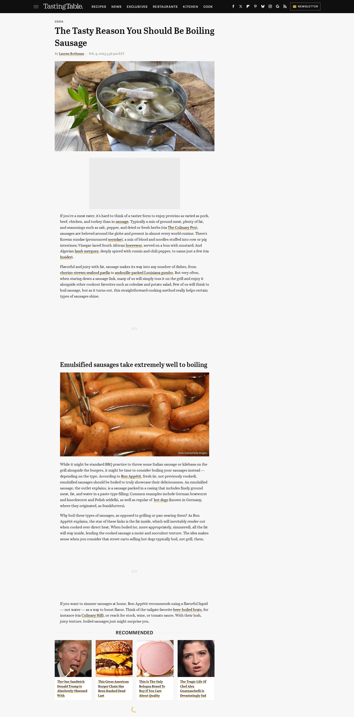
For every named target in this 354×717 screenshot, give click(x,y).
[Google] (278, 7)
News (116, 6)
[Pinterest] (255, 7)
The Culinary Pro (182, 227)
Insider (65, 256)
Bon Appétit (131, 476)
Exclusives (137, 6)
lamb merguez (87, 250)
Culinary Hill (92, 615)
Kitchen (190, 6)
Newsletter (308, 6)
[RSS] (285, 7)
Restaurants (165, 6)
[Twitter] (241, 7)
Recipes (99, 6)
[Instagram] (270, 7)
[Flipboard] (248, 7)
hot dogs (161, 499)
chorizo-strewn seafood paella (85, 272)
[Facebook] (233, 7)
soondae (115, 239)
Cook (208, 6)
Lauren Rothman (71, 53)
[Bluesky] (263, 7)
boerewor (134, 245)
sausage (122, 221)
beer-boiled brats (187, 609)
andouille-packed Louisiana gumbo (144, 272)
